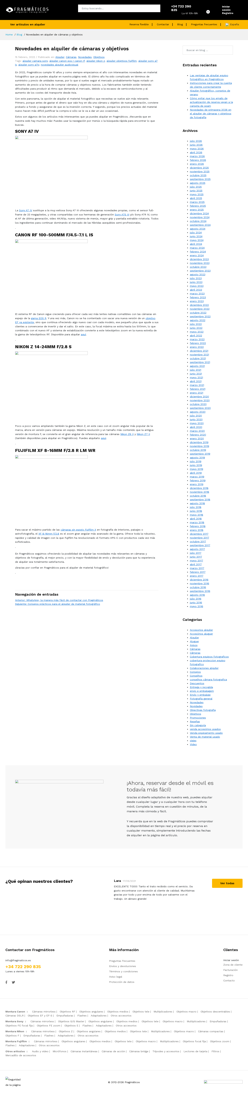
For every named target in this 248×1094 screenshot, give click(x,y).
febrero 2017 (198, 572)
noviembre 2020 (200, 400)
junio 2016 (196, 602)
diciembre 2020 (199, 396)
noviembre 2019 (199, 446)
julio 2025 (196, 186)
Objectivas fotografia (203, 710)
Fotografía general (201, 698)
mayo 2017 (196, 560)
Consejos (195, 671)
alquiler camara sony (35, 60)
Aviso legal (115, 976)
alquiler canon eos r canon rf (67, 60)
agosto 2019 (197, 457)
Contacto (229, 980)
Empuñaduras (64, 1015)
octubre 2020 (198, 404)
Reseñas (195, 721)
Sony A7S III (122, 214)
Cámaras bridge (138, 1051)
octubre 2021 (198, 358)
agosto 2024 (197, 228)
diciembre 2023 (199, 259)
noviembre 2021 (199, 354)
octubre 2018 (198, 495)
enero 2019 (196, 484)
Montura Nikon (14, 1031)
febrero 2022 (198, 343)
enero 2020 (197, 438)
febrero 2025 (198, 205)
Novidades (196, 706)
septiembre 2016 (200, 591)
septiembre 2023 (200, 270)
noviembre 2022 (200, 308)
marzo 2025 (197, 202)
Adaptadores (99, 1015)
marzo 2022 (197, 339)
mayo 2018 (196, 514)
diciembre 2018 (199, 488)
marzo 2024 (197, 247)
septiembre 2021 (200, 362)
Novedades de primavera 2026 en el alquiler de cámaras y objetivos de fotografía (210, 113)
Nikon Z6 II (127, 434)
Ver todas (227, 883)
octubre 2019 (198, 449)
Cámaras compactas (210, 1031)
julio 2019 (195, 461)
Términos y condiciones (123, 971)
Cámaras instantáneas (84, 1051)
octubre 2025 (198, 175)
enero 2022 (197, 346)
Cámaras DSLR (14, 1015)
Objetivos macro (186, 1011)
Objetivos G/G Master (71, 1021)
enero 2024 (197, 255)
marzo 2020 (197, 430)
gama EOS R (38, 318)
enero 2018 (196, 530)
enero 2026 (197, 163)
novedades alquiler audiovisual (59, 64)
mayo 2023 (197, 285)
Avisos (194, 645)
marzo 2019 (197, 476)
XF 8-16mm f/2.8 (48, 533)
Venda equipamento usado (206, 732)
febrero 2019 (198, 480)
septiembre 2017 (200, 545)
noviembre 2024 (200, 217)
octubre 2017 (198, 541)
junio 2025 (196, 190)
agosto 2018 (197, 503)
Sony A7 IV (25, 210)
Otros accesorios (121, 1015)
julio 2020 (196, 415)
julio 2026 (196, 140)
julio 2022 (196, 324)
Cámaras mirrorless (44, 1011)
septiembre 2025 (200, 179)
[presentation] (103, 900)
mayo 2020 (197, 423)
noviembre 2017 (199, 537)
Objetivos (99, 57)
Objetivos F (12, 1035)
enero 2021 (196, 392)
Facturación (230, 969)
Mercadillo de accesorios (20, 1055)
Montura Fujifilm (16, 1041)
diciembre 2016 (199, 579)
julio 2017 (195, 552)
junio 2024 (196, 236)
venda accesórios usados (205, 729)
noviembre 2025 (200, 171)
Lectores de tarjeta (195, 1051)
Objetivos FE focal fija (19, 1025)
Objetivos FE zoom (48, 1025)
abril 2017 (196, 564)
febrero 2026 (198, 160)
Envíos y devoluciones (122, 966)
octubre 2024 (198, 221)
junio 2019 (196, 465)
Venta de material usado (205, 736)
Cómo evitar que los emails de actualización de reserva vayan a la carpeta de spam (211, 102)
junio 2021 (196, 373)
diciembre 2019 (199, 442)
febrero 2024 (198, 251)
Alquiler (59, 57)
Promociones (198, 717)
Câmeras (195, 652)
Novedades (85, 57)
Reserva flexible (139, 24)
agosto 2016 (197, 594)
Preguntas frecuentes (204, 24)
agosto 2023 (197, 274)
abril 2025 (196, 198)
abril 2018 (196, 518)
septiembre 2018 (200, 499)
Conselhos (196, 675)
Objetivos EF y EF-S (40, 1015)
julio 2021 (195, 369)
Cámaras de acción (113, 1051)
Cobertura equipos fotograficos (209, 656)
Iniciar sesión (226, 8)
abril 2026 (196, 152)
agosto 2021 (197, 366)
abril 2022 (196, 335)
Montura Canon (15, 1011)
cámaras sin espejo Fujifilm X (78, 529)
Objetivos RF (67, 1011)
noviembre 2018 (199, 491)
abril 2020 (196, 427)
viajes (193, 740)
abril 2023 (196, 289)
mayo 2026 (197, 148)
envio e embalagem (202, 690)
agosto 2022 (197, 320)
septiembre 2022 (200, 316)
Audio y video (40, 1051)
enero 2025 (197, 209)
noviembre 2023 (200, 263)
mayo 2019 (196, 469)
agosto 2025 (197, 182)
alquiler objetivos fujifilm (122, 60)
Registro (227, 13)
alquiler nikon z (95, 60)
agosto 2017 (197, 549)
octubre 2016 (198, 587)
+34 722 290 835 (23, 966)
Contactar (163, 24)
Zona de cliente (233, 964)
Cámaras (71, 57)
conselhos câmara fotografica (208, 679)
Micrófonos (59, 1051)
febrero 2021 (197, 388)
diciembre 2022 (199, 305)
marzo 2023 (197, 293)
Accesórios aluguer (201, 633)
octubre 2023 (198, 266)
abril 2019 (196, 472)
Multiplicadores (163, 1011)
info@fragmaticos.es (18, 960)
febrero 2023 (198, 297)
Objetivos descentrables (215, 1011)
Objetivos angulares (91, 1011)
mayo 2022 (197, 331)
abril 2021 (196, 381)
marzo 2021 (197, 385)
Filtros (215, 1051)
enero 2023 (197, 301)
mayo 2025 (197, 194)
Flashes (82, 1015)
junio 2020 (196, 419)
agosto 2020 (198, 411)
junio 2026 (196, 144)
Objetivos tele (141, 1011)
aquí (83, 334)
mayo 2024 (197, 240)
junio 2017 (196, 556)
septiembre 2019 (200, 453)
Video (193, 744)
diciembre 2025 (199, 167)
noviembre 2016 (199, 583)
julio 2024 (196, 232)
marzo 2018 (197, 522)
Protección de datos (121, 981)
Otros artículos (15, 1051)
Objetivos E (71, 1025)
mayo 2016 (196, 606)
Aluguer (194, 641)
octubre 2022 (198, 312)
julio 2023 (196, 278)
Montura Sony (14, 1021)
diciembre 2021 (199, 350)
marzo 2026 (197, 156)
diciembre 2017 (199, 533)
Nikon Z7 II (143, 434)
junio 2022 (196, 327)
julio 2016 (195, 598)
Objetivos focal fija (194, 1041)
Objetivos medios (117, 1011)
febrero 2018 (198, 526)
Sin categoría (198, 725)
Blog (180, 24)
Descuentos (197, 683)
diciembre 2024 (199, 213)
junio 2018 (196, 510)
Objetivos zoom (219, 1041)
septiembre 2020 (200, 408)
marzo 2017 (197, 568)
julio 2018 (195, 507)
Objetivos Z (66, 1031)
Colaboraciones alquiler (204, 668)
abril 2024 (196, 243)
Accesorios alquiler (201, 629)
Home (9, 34)
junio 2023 (196, 282)
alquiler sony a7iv (28, 64)
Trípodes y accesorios (166, 1051)
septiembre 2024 (200, 224)
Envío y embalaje (200, 694)
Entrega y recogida (201, 687)
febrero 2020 (198, 434)
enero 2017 (196, 575)
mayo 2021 (196, 377)
